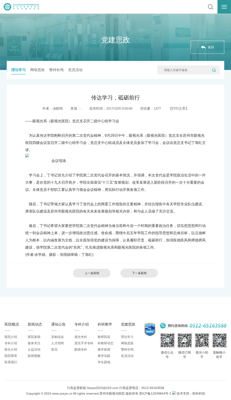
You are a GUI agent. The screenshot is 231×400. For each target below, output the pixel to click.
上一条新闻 (92, 273)
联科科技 (198, 393)
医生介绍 (11, 349)
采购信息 (57, 337)
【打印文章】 (179, 108)
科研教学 (105, 324)
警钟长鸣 (56, 70)
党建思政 (128, 324)
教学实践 (104, 356)
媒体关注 (34, 343)
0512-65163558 (152, 388)
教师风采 (104, 337)
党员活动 (75, 70)
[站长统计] (174, 393)
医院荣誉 (11, 356)
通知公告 (58, 324)
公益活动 (34, 349)
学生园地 (104, 362)
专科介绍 (11, 343)
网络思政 (37, 70)
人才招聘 (57, 343)
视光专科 (80, 337)
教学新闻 (104, 349)
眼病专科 (80, 349)
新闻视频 (34, 356)
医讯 (54, 349)
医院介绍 (11, 337)
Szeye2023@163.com (102, 388)
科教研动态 (105, 343)
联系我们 (11, 362)
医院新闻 (34, 337)
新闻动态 (35, 324)
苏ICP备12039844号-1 (155, 393)
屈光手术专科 (83, 343)
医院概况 (12, 324)
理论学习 (18, 70)
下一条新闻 (139, 273)
